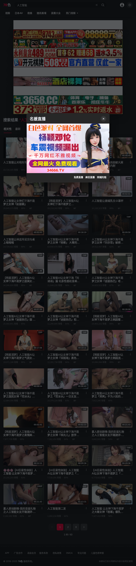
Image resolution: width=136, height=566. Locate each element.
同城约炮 (101, 177)
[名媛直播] (68, 283)
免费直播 (78, 177)
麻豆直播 (90, 177)
